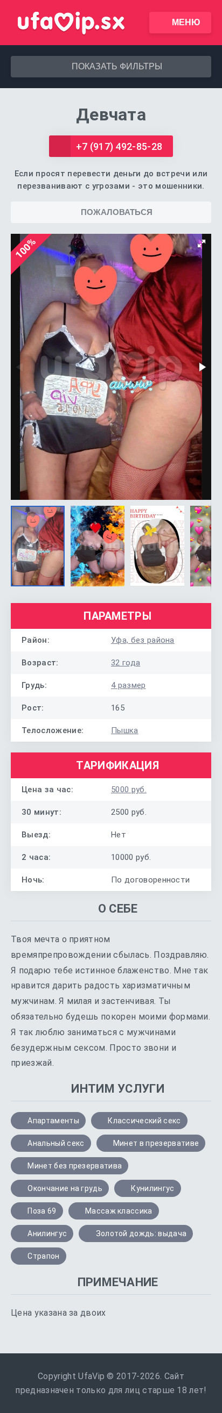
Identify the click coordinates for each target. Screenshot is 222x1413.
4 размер (128, 685)
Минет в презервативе (156, 1143)
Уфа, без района (143, 640)
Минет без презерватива (74, 1165)
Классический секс (144, 1120)
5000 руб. (129, 789)
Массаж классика (118, 1211)
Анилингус (47, 1233)
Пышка (124, 730)
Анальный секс (55, 1143)
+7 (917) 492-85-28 (119, 146)
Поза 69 (41, 1211)
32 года (125, 663)
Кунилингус (152, 1188)
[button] (201, 243)
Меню (186, 22)
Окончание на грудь (64, 1188)
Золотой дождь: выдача (141, 1233)
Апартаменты (53, 1120)
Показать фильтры (117, 66)
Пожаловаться (116, 212)
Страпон (43, 1256)
